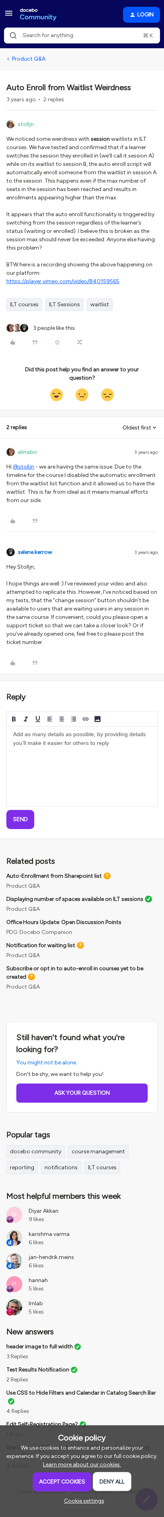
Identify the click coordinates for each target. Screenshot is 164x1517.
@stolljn (23, 466)
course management (98, 1151)
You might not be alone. (46, 1062)
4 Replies (17, 1411)
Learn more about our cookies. (82, 1464)
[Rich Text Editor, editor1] (82, 766)
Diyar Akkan (44, 1211)
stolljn (26, 124)
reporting (22, 1167)
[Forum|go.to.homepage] (38, 14)
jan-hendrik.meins (51, 1257)
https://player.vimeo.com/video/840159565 (62, 281)
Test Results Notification (37, 1369)
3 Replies (17, 1356)
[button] (9, 16)
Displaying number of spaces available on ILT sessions (74, 899)
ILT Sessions (64, 304)
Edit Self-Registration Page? (42, 1424)
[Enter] (13, 35)
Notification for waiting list (40, 945)
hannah (38, 1280)
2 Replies (17, 1379)
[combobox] (82, 35)
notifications (61, 1167)
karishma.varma (49, 1234)
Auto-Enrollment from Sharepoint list (54, 876)
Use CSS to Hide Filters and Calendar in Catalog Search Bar (81, 1392)
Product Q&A (28, 58)
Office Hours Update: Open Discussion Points (63, 922)
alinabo (27, 452)
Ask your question (82, 1092)
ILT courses (24, 304)
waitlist (99, 304)
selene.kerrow (35, 552)
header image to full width (39, 1346)
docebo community (35, 1151)
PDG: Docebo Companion (39, 932)
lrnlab (36, 1303)
